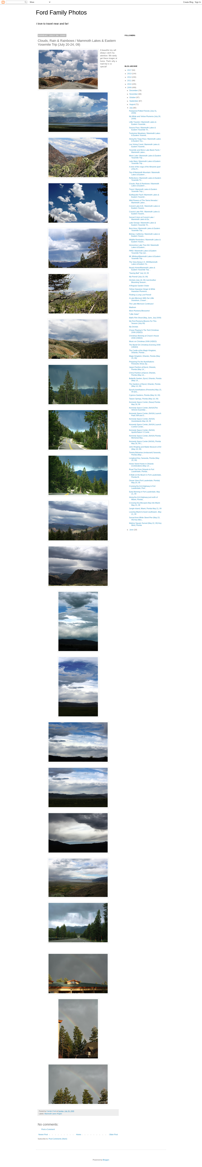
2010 (129, 84)
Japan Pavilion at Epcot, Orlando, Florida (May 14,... (142, 368)
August (132, 104)
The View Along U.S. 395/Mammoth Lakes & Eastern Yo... (143, 263)
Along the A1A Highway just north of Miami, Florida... (143, 498)
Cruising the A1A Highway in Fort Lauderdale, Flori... (142, 487)
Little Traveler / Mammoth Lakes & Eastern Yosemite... (142, 123)
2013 (129, 74)
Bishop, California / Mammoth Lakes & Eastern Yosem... (144, 235)
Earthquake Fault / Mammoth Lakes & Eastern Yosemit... (144, 196)
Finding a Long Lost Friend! (140, 295)
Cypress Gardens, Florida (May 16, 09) (144, 395)
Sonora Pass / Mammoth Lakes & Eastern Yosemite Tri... (142, 129)
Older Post (113, 1135)
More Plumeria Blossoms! (139, 311)
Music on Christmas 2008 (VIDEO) (143, 341)
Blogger (106, 1160)
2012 (129, 77)
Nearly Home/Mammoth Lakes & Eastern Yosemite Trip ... (142, 269)
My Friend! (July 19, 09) (138, 277)
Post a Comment (48, 1129)
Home (78, 1135)
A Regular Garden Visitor (139, 286)
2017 (129, 70)
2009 (129, 88)
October (132, 97)
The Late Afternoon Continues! (141, 304)
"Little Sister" (134, 314)
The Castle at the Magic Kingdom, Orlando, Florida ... (142, 351)
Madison (132, 307)
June (131, 530)
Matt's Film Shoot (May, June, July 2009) (145, 318)
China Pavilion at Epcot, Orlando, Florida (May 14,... (142, 374)
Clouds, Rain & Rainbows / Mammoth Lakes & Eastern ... (144, 185)
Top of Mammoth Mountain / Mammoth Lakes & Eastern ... (144, 173)
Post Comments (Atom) (58, 1139)
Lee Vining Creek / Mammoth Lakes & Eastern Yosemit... (144, 145)
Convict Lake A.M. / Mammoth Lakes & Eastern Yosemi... (144, 207)
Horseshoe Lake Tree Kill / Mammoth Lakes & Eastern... (144, 246)
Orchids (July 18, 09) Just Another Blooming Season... (142, 281)
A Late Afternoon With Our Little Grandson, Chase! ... (141, 299)
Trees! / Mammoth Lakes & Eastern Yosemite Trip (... (143, 190)
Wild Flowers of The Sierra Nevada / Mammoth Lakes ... (143, 201)
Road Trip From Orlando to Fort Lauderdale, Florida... (141, 470)
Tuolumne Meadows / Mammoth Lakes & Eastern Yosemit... (144, 134)
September (134, 101)
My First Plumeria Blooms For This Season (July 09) (142, 322)
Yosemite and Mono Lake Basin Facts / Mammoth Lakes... (144, 151)
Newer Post (43, 1135)
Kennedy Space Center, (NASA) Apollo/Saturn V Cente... (142, 431)
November (133, 94)
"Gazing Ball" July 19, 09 (139, 273)
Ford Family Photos (61, 12)
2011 (129, 81)
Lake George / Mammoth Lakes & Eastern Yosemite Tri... (142, 224)
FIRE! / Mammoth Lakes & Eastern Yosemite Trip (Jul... (142, 252)
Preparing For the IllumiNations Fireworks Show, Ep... (141, 363)
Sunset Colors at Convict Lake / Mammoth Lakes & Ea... (141, 218)
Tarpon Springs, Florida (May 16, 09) (143, 399)
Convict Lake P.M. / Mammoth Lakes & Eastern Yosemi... (144, 213)
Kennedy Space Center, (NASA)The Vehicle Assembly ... (143, 409)
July (131, 108)
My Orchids (133, 327)
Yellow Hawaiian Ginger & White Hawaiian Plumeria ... (142, 290)
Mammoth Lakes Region (53, 1114)
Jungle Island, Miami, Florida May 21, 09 (145, 509)
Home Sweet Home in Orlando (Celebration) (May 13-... (141, 465)
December (133, 90)
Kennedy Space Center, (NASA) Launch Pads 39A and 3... (145, 414)
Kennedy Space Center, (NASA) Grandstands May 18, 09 (142, 420)
